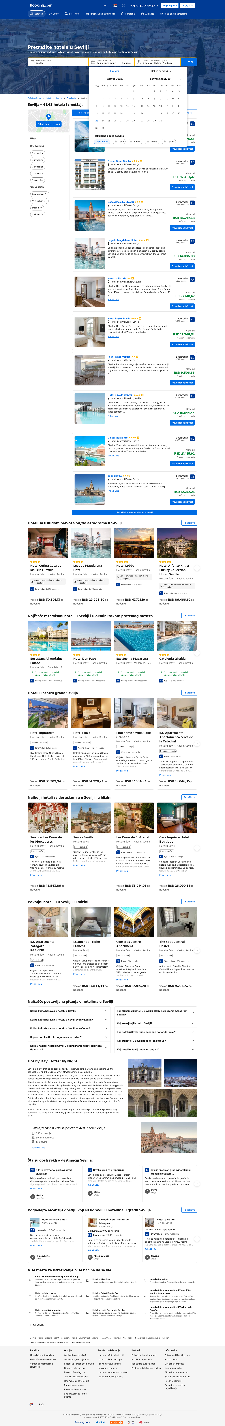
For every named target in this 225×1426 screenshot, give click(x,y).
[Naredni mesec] (181, 78)
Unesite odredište (43, 60)
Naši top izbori (85, 112)
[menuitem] (36, 13)
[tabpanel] (138, 111)
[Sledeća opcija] (197, 568)
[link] (48, 153)
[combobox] (58, 63)
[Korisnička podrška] (123, 5)
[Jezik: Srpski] (115, 5)
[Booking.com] (41, 5)
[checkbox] (134, 91)
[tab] (114, 71)
